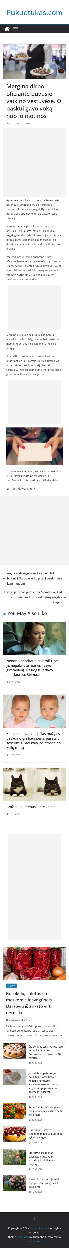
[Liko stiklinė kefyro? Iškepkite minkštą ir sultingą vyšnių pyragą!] (14, 1136)
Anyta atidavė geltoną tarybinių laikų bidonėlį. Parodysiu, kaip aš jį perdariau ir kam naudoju (34, 578)
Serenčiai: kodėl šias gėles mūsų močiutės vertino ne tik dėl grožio (46, 1111)
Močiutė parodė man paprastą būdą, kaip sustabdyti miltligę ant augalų (42, 1158)
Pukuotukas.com (35, 12)
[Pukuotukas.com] (7, 28)
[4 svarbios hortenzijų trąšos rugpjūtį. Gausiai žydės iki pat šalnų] (14, 1185)
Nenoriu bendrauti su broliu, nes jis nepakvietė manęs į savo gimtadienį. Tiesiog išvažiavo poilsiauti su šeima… (32, 667)
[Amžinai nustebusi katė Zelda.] (34, 770)
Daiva (27, 123)
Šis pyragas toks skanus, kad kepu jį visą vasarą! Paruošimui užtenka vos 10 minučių (46, 1052)
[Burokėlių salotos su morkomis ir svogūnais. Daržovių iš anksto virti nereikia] (34, 963)
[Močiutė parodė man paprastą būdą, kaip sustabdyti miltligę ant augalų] (14, 1161)
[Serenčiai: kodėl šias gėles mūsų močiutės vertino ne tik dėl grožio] (14, 1113)
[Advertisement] (34, 162)
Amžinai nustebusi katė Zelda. (30, 806)
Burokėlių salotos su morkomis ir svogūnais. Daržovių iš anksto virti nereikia (29, 1002)
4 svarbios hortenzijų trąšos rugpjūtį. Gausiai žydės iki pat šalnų (45, 1183)
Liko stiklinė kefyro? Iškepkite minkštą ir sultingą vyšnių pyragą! (45, 1133)
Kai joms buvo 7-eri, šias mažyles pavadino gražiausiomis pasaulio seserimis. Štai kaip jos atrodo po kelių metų (33, 740)
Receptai (11, 986)
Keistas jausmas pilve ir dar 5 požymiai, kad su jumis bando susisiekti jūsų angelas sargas (33, 597)
